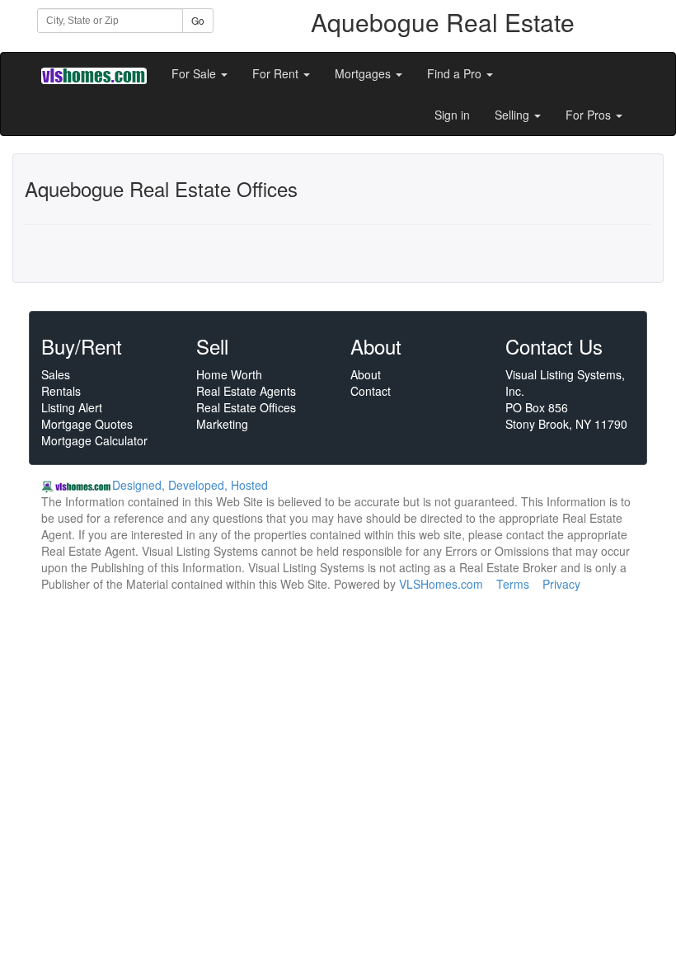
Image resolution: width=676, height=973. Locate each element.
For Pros (590, 114)
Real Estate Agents (246, 391)
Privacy (561, 584)
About (365, 374)
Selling (514, 114)
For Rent (277, 73)
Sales (55, 374)
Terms (512, 584)
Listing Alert (71, 407)
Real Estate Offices (246, 407)
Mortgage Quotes (87, 424)
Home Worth (229, 374)
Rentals (61, 391)
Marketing (222, 424)
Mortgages (364, 73)
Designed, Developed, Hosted (190, 485)
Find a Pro (456, 73)
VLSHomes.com (441, 584)
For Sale (195, 73)
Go (197, 20)
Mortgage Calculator (94, 440)
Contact (370, 391)
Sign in (452, 114)
